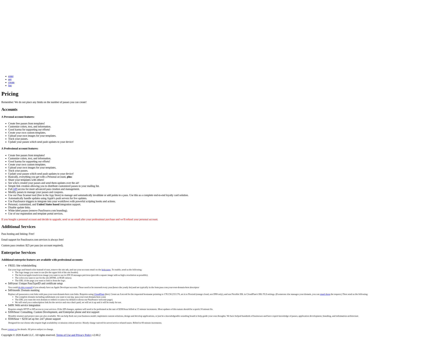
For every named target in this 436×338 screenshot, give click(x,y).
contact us (12, 329)
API (15, 189)
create (11, 82)
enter (10, 76)
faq (10, 85)
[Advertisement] (103, 25)
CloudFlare (99, 294)
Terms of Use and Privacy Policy (74, 335)
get (9, 79)
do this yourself (25, 287)
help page (106, 269)
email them (325, 294)
